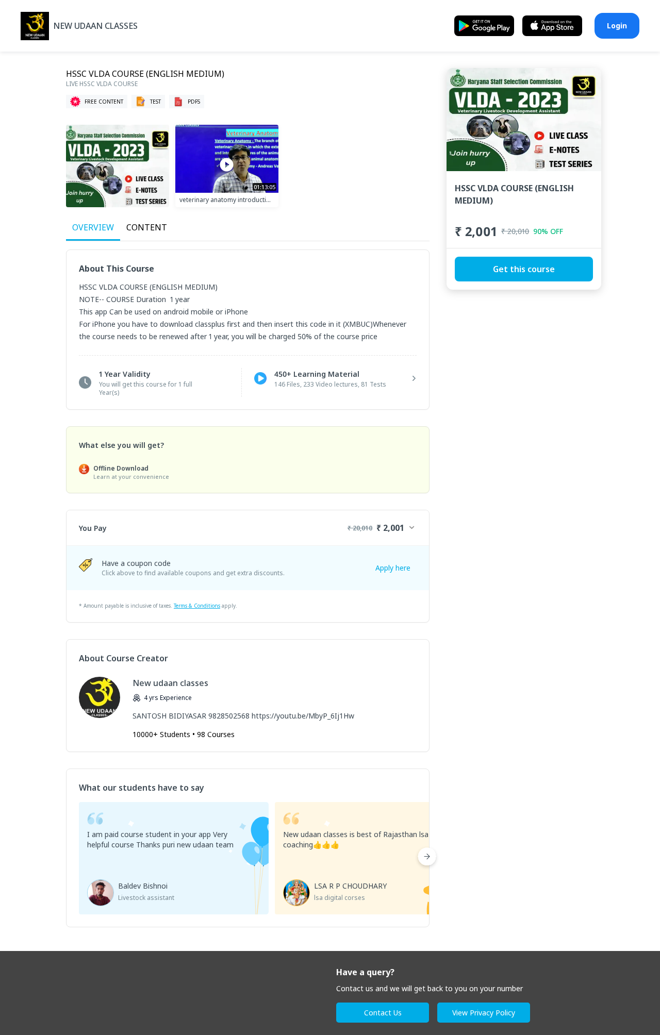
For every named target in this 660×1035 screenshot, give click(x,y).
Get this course (524, 269)
